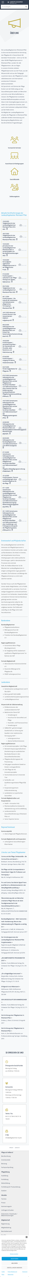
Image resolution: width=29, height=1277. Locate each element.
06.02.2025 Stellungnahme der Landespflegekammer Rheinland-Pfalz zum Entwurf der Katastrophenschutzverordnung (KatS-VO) (12, 330)
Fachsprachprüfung (7, 1167)
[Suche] (26, 7)
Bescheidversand (6, 1231)
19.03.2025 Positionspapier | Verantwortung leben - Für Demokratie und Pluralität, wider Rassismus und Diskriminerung (9, 346)
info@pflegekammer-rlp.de (13, 1138)
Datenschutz (17, 1147)
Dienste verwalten (14, 1254)
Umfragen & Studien (7, 1210)
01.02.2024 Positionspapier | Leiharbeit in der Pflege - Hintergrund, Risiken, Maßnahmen (10, 278)
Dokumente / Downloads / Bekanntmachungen (9, 1214)
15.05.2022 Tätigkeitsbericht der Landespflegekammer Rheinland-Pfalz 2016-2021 (9, 225)
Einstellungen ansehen (14, 1267)
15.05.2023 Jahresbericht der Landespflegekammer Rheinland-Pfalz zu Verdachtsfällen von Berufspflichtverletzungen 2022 (10, 249)
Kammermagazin (6, 1206)
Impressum (24, 1271)
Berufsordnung (6, 1156)
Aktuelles (4, 1195)
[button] (26, 1237)
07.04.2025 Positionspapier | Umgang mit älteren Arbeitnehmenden (9, 360)
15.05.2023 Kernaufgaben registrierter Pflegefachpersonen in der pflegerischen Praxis (9, 264)
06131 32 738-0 (9, 1116)
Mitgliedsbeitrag (6, 1227)
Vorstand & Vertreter (14, 148)
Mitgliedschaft (5, 1220)
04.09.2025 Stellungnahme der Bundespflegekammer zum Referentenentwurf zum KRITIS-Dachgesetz (10, 441)
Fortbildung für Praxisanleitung (10, 1187)
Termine (3, 1199)
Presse (3, 1203)
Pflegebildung (5, 1172)
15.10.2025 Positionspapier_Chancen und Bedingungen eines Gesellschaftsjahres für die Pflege (10, 479)
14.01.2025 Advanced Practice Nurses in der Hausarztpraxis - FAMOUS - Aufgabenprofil (9, 316)
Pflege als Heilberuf (7, 1152)
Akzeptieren (14, 1259)
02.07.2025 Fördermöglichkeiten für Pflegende (10, 369)
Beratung (4, 1164)
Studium (3, 1191)
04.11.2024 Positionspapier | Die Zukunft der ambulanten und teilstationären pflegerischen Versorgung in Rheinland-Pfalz (10, 302)
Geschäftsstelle (14, 179)
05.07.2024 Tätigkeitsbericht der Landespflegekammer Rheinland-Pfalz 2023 (9, 289)
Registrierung (5, 1224)
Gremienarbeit (5, 1160)
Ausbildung (4, 1176)
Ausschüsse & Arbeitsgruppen (14, 164)
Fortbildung (4, 1179)
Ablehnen (14, 1263)
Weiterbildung (5, 1183)
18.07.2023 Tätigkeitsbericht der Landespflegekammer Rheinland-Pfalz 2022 (9, 237)
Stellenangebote (14, 196)
